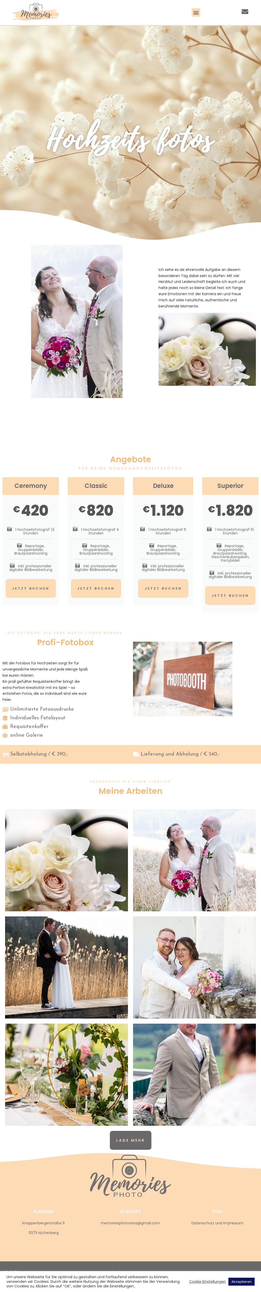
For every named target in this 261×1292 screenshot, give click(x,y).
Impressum (233, 1223)
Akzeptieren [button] (241, 1281)
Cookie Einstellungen (207, 1281)
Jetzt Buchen (30, 588)
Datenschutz (202, 1223)
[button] (196, 12)
